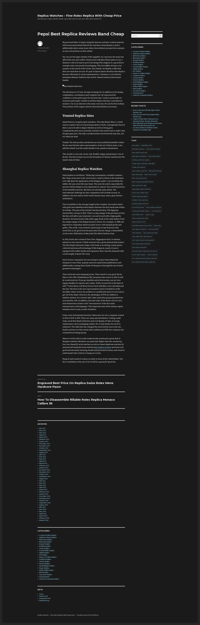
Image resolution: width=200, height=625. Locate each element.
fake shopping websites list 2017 (142, 182)
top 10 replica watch (139, 254)
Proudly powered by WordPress (88, 615)
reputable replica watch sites (142, 225)
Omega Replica (44, 561)
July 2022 (42, 455)
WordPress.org (44, 600)
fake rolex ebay (137, 174)
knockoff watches (138, 207)
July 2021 (42, 481)
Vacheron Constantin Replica (49, 579)
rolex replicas (136, 233)
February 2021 (44, 492)
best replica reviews (102, 347)
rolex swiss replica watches (141, 244)
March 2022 (43, 463)
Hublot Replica (44, 553)
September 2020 (45, 503)
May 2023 (42, 433)
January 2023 (43, 441)
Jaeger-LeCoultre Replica (47, 557)
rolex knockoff (153, 229)
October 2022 (43, 448)
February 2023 (44, 439)
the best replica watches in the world (144, 251)
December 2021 (44, 470)
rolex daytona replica (139, 229)
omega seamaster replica (140, 211)
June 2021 (42, 483)
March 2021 (43, 490)
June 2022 (42, 457)
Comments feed (44, 598)
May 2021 (42, 485)
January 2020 (43, 520)
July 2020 (42, 507)
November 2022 (44, 446)
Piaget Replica (44, 568)
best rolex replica (154, 156)
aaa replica (135, 145)
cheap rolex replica (138, 167)
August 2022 (43, 452)
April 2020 (42, 514)
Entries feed (43, 596)
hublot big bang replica (140, 196)
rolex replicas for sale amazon (142, 236)
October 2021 (43, 474)
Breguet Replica (44, 544)
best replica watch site (139, 152)
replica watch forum (139, 222)
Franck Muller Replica (46, 550)
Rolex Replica (42, 51)
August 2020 (43, 505)
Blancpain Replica (45, 542)
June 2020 (42, 509)
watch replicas (152, 254)
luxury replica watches (153, 207)
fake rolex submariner (139, 178)
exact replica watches (139, 171)
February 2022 (44, 465)
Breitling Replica (45, 546)
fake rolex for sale (151, 174)
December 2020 (44, 496)
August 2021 (43, 479)
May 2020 (42, 511)
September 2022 (45, 450)
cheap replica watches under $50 (143, 163)
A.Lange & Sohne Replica (47, 535)
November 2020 (44, 498)
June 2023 (42, 430)
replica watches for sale (140, 218)
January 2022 (43, 468)
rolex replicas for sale (150, 233)
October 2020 (43, 500)
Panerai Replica (44, 564)
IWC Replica (43, 555)
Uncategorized (44, 577)
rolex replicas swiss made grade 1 (143, 240)
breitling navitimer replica (140, 160)
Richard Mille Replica (46, 570)
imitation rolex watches (140, 200)
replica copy (149, 214)
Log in (41, 594)
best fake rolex (147, 145)
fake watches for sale (139, 185)
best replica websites (139, 156)
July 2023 (42, 428)
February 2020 (44, 518)
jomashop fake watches (140, 203)
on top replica (156, 211)
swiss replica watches (139, 247)
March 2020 (43, 516)
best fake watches (138, 149)
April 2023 (42, 435)
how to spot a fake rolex (140, 193)
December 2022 (44, 444)
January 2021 (43, 494)
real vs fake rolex (137, 214)
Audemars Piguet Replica (48, 537)
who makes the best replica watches (144, 258)
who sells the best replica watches (143, 262)
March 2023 (43, 437)
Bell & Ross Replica (45, 540)
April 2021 (42, 487)
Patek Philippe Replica (47, 566)
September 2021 (44, 476)
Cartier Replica (44, 548)
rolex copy (157, 225)
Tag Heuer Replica (45, 575)
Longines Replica (45, 559)
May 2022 (42, 459)
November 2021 (44, 472)
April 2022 (42, 461)
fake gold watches (155, 171)
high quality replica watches (141, 189)
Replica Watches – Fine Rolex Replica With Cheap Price (80, 15)
